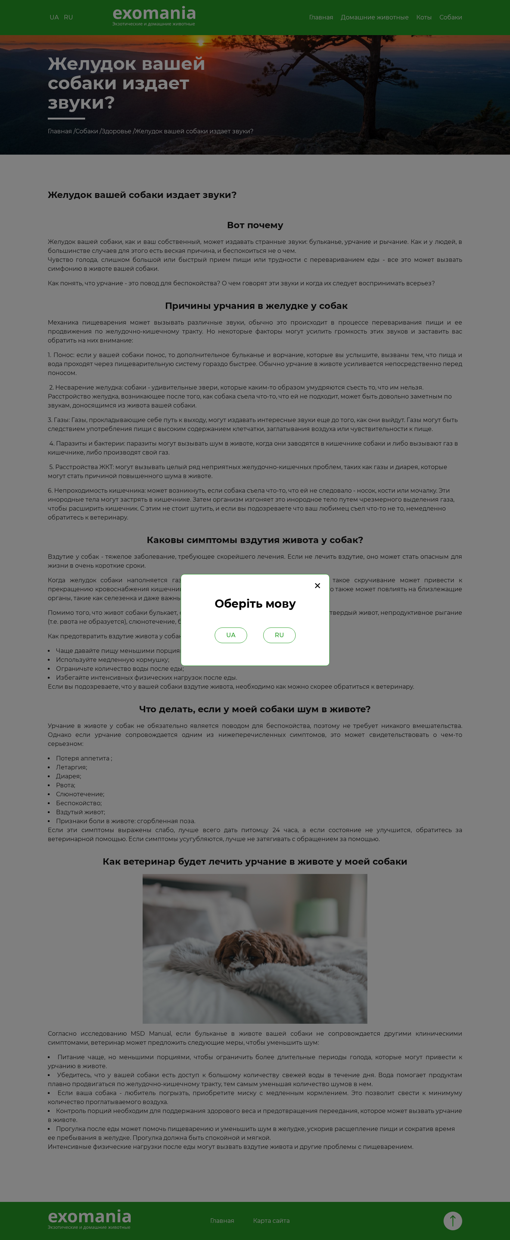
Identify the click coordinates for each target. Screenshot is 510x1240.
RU (279, 635)
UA (231, 635)
